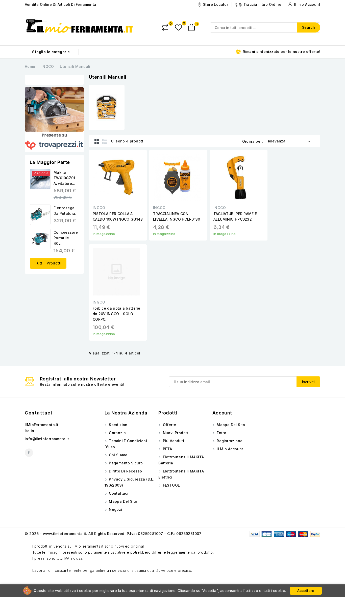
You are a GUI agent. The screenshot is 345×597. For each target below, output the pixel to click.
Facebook (29, 453)
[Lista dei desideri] (178, 27)
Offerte (169, 425)
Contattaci (38, 412)
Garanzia (117, 433)
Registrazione (229, 441)
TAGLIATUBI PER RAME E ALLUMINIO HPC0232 (235, 216)
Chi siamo (118, 455)
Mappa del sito (122, 501)
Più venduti (173, 441)
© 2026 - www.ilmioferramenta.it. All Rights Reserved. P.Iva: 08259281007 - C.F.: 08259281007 (113, 533)
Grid (97, 141)
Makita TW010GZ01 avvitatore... (64, 178)
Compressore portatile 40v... (66, 238)
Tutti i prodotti (48, 263)
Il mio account (229, 449)
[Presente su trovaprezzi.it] (54, 142)
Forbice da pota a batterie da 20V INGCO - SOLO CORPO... (116, 313)
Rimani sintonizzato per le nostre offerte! (281, 51)
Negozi (115, 509)
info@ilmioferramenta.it (47, 439)
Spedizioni (118, 425)
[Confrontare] (165, 27)
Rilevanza (290, 141)
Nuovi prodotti (175, 433)
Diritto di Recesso (125, 471)
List (104, 141)
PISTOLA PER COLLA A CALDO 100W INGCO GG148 (118, 216)
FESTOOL (171, 485)
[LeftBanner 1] (54, 109)
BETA (167, 449)
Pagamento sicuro (125, 463)
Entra (221, 433)
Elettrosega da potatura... (66, 211)
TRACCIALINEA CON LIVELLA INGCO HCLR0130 (176, 216)
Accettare (305, 590)
